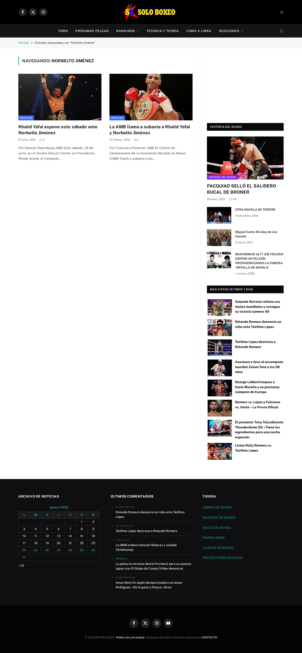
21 (70, 543)
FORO (63, 31)
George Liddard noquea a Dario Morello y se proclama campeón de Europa (257, 387)
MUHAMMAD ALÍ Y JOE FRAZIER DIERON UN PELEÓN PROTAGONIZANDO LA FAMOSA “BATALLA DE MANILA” (259, 260)
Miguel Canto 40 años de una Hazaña (256, 234)
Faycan (120, 558)
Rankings (125, 31)
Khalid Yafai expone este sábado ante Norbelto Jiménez (57, 129)
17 (24, 543)
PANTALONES (214, 537)
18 (35, 543)
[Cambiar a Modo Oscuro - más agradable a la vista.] (281, 31)
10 (24, 536)
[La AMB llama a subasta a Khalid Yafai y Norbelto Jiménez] (151, 97)
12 (47, 536)
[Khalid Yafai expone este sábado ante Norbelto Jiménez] (59, 97)
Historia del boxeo (222, 177)
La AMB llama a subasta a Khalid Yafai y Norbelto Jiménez (149, 129)
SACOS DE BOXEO (217, 528)
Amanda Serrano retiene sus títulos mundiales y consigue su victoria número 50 (257, 306)
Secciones (229, 31)
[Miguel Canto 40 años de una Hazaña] (219, 237)
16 (93, 536)
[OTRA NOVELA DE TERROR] (219, 215)
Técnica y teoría (163, 31)
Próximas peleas (92, 31)
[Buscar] (281, 12)
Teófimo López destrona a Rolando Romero (146, 531)
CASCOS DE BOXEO (218, 548)
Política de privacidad (130, 637)
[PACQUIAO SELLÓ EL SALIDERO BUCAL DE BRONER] (245, 158)
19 (47, 543)
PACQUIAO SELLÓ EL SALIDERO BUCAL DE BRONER (241, 189)
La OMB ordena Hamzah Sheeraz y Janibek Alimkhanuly (146, 547)
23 (93, 543)
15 (81, 536)
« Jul (21, 565)
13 (58, 536)
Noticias (26, 118)
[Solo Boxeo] (151, 12)
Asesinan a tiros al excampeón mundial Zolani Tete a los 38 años (259, 367)
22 (82, 543)
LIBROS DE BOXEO (217, 507)
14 (70, 536)
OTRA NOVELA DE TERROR (255, 209)
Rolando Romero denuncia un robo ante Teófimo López (150, 514)
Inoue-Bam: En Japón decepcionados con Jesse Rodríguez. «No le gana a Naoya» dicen (149, 585)
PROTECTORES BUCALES (223, 558)
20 (234, 199)
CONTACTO (209, 637)
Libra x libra (198, 31)
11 (35, 536)
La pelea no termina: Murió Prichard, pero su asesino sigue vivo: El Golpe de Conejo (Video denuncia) (153, 566)
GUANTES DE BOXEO (219, 517)
